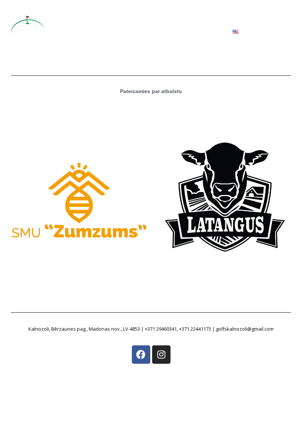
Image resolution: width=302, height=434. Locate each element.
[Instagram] (161, 354)
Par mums (89, 14)
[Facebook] (141, 354)
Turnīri (227, 14)
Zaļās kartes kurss (186, 14)
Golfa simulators (133, 14)
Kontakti (212, 37)
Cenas (184, 37)
